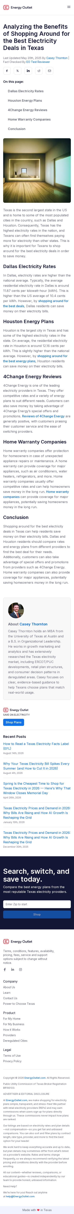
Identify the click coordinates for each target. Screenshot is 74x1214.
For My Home (12, 1018)
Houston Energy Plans (25, 100)
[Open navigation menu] (69, 7)
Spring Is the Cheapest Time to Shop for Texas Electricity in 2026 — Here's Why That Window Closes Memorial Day (36, 788)
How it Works (11, 1029)
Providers (9, 1035)
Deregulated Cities (15, 1040)
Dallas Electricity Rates (26, 91)
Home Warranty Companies (29, 119)
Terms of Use (12, 1055)
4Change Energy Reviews (27, 110)
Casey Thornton (56, 58)
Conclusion (16, 129)
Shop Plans (14, 722)
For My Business (13, 1024)
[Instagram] (20, 969)
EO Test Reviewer (38, 62)
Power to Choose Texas (19, 1003)
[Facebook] (4, 969)
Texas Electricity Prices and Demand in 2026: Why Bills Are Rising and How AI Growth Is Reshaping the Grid (36, 812)
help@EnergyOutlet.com (20, 1196)
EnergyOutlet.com (35, 1077)
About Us (9, 987)
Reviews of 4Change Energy (43, 416)
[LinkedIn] (12, 969)
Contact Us (10, 998)
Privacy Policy (12, 1061)
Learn (6, 992)
